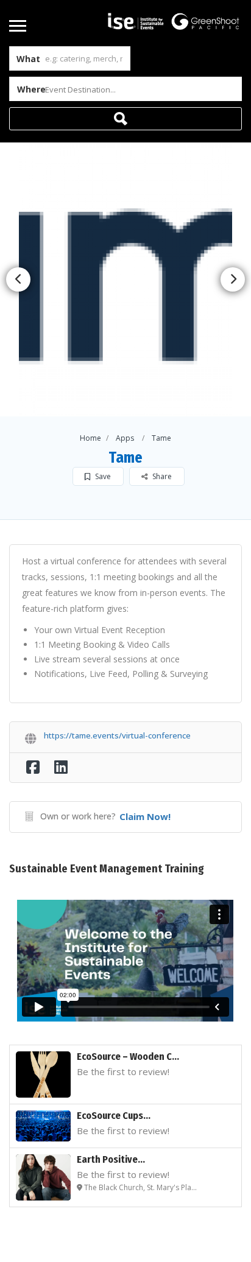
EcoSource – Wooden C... (128, 1056)
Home (90, 438)
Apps (125, 438)
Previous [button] (18, 279)
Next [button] (232, 279)
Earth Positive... (111, 1159)
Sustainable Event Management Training (106, 868)
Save (102, 476)
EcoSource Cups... (113, 1115)
